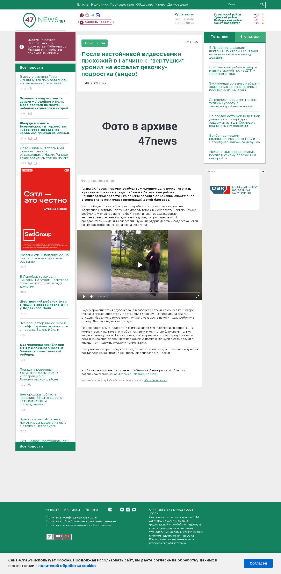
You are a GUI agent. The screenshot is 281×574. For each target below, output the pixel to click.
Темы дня (219, 36)
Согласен (258, 563)
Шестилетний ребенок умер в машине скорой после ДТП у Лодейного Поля (233, 70)
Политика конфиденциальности (71, 517)
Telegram (128, 509)
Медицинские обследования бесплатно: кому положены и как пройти (232, 155)
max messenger (98, 15)
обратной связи (155, 380)
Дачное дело (177, 4)
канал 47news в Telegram (127, 374)
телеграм (92, 15)
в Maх (152, 374)
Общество (144, 4)
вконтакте (87, 15)
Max (134, 509)
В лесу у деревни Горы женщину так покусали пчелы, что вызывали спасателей (44, 82)
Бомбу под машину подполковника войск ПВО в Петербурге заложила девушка (234, 139)
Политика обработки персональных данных (81, 521)
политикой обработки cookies (67, 566)
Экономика (99, 4)
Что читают (250, 36)
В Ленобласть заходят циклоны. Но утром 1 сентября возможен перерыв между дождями (44, 284)
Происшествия (122, 4)
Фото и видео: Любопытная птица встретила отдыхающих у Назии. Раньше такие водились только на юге (44, 156)
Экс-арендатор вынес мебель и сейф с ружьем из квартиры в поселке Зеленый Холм (44, 329)
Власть (82, 4)
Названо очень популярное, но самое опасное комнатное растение (44, 261)
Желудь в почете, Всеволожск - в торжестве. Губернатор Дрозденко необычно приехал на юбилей (47, 47)
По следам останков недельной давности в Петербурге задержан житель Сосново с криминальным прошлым (234, 121)
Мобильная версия (82, 15)
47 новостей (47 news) (168, 510)
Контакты (72, 510)
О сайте (52, 510)
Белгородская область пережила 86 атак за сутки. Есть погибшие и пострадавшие (42, 402)
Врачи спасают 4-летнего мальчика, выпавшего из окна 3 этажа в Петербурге (43, 425)
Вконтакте (122, 509)
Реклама (91, 510)
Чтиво (160, 4)
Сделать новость (98, 22)
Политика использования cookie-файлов (78, 525)
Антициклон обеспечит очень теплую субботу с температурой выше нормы (233, 103)
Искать (262, 4)
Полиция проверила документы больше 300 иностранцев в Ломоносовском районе (39, 377)
